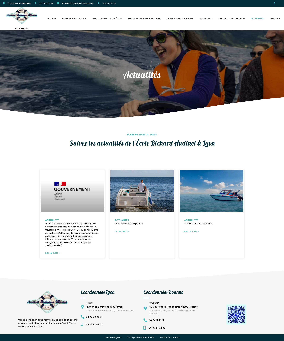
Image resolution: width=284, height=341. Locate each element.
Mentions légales (113, 337)
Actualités (257, 18)
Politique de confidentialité (140, 337)
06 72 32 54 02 (46, 3)
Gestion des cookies (169, 337)
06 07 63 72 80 (109, 3)
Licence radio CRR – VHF (180, 18)
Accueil (51, 18)
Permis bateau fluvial (74, 18)
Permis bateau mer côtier (107, 18)
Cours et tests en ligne (231, 18)
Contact (275, 18)
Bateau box (206, 18)
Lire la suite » (52, 253)
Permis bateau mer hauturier (144, 18)
